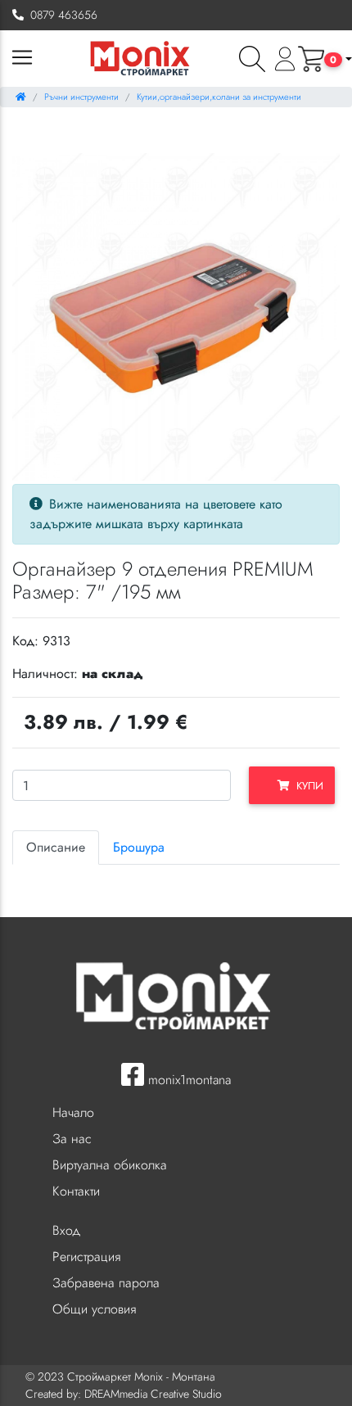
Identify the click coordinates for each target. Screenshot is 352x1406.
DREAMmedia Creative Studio (153, 1394)
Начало (73, 1112)
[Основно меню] (22, 58)
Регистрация (86, 1256)
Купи (306, 785)
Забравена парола (106, 1282)
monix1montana (187, 1079)
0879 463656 (60, 15)
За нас (72, 1138)
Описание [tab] (55, 847)
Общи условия (94, 1309)
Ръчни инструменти (81, 96)
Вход (66, 1230)
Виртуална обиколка (109, 1164)
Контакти (76, 1191)
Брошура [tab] (139, 847)
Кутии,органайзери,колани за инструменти (219, 96)
